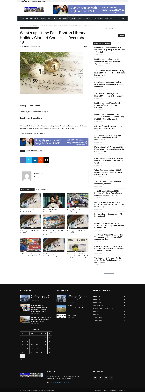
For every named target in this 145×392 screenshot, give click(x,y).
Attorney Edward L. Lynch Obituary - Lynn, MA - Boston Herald (108, 127)
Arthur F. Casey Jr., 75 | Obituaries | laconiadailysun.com (108, 183)
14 (41, 345)
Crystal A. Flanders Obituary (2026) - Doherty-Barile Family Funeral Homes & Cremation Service (109, 248)
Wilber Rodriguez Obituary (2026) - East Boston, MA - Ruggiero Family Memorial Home (108, 172)
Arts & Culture (23, 251)
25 (27, 352)
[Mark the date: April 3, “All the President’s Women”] (54, 200)
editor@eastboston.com (62, 382)
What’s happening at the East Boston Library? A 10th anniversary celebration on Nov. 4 (77, 233)
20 (37, 348)
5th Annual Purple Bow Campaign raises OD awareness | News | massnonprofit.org (107, 137)
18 (27, 348)
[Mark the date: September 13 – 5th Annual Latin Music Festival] (25, 298)
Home (21, 25)
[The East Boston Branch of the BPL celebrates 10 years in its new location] (54, 222)
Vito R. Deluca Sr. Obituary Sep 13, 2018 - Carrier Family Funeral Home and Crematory (108, 260)
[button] (123, 18)
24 (22, 352)
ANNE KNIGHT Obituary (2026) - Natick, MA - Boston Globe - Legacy (108, 95)
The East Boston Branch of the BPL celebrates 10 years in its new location (53, 233)
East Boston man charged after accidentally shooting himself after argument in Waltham (108, 61)
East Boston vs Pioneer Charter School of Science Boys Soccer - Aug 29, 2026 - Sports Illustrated (109, 117)
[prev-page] (21, 262)
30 (49, 352)
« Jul (21, 359)
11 (27, 345)
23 (49, 348)
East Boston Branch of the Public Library (36, 25)
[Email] (46, 160)
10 (22, 345)
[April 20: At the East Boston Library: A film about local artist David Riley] (30, 245)
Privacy (105, 390)
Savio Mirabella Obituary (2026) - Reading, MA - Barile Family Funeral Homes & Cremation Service (108, 193)
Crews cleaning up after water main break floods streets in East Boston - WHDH (109, 160)
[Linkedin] (35, 160)
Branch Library (24, 207)
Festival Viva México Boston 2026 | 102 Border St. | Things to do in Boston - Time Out (109, 50)
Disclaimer (98, 390)
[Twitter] (29, 160)
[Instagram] (106, 378)
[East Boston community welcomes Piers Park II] (61, 308)
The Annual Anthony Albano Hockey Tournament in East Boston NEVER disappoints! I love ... (108, 237)
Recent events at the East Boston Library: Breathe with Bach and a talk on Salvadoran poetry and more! (77, 256)
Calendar (46, 207)
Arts (69, 207)
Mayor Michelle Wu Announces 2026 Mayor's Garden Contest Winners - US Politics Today (109, 149)
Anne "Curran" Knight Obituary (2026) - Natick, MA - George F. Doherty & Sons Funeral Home (109, 73)
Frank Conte (25, 46)
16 (49, 345)
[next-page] (24, 262)
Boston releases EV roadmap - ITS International (108, 215)
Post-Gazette (72, 315)
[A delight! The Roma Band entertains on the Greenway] (77, 200)
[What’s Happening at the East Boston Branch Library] (30, 222)
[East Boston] (34, 9)
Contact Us (122, 390)
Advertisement (113, 390)
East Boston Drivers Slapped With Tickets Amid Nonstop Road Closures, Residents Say (109, 225)
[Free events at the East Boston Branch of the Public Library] (30, 200)
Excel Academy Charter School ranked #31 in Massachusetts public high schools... (41, 319)
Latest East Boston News (102, 43)
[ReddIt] (41, 160)
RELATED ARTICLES (27, 189)
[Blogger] (35, 177)
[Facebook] (23, 160)
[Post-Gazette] (61, 316)
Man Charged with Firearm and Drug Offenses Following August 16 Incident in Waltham (109, 84)
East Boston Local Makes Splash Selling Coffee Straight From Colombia (107, 105)
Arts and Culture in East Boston (34, 150)
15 (45, 345)
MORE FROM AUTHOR (42, 189)
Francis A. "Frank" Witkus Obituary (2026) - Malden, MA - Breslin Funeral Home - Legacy (109, 204)
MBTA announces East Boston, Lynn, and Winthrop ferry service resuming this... (77, 298)
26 (32, 352)
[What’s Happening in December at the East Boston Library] (54, 245)
